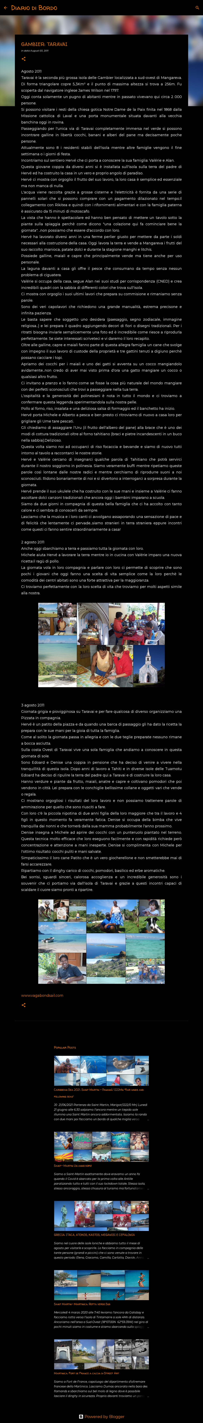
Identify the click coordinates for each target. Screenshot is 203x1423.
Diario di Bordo (34, 7)
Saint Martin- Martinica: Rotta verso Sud (82, 1304)
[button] (23, 59)
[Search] (62, 8)
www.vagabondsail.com (42, 995)
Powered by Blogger (103, 1416)
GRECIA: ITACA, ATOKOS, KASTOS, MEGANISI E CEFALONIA (94, 1235)
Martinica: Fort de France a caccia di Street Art (86, 1373)
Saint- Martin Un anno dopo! (73, 1166)
